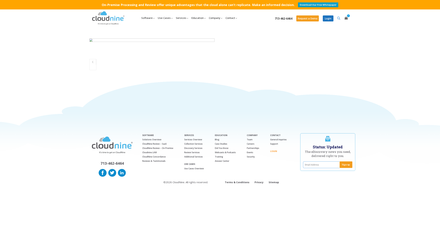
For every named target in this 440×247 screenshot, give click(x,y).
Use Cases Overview (194, 168)
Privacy (259, 182)
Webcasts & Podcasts (225, 152)
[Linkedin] (122, 172)
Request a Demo (307, 18)
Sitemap (274, 182)
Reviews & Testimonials (154, 161)
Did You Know (221, 148)
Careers (250, 143)
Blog (217, 139)
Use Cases (189, 164)
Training (219, 156)
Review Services (192, 152)
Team (249, 139)
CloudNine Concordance (154, 156)
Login (328, 18)
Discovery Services (193, 148)
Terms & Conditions (237, 182)
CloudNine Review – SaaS (154, 143)
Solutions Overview (151, 139)
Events (250, 152)
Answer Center (222, 161)
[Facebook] (103, 172)
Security (251, 156)
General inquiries (278, 139)
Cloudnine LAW (149, 152)
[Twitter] (112, 172)
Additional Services (193, 156)
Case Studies (221, 143)
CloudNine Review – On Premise (157, 148)
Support (274, 143)
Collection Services (193, 143)
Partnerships (253, 148)
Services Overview (193, 139)
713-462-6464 (283, 18)
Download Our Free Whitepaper (318, 4)
